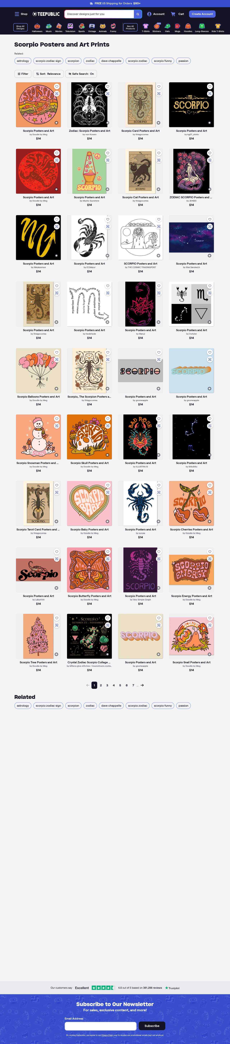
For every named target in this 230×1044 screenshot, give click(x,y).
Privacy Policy (108, 1035)
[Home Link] (46, 14)
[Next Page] (142, 685)
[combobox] (99, 14)
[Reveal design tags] (56, 123)
